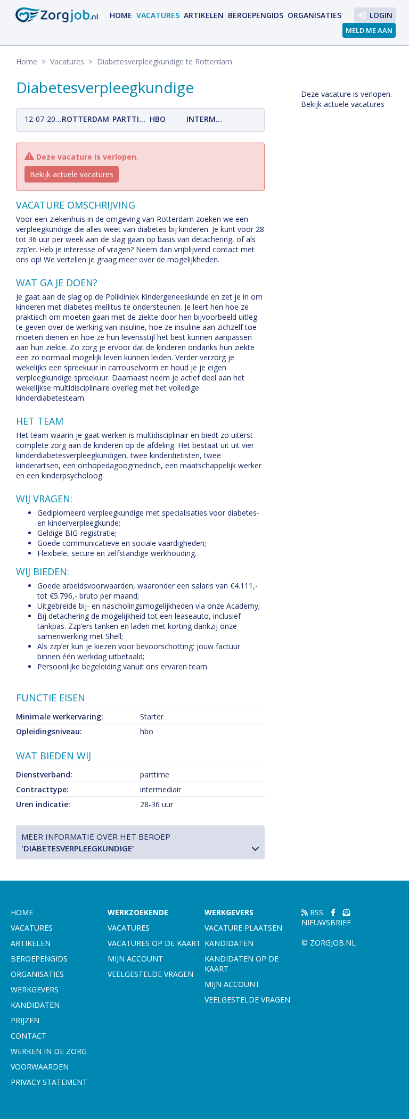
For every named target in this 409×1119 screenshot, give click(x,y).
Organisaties (314, 15)
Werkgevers (35, 989)
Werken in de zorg (49, 1051)
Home (121, 15)
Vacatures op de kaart (154, 943)
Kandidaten (35, 1005)
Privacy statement (49, 1082)
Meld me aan (369, 30)
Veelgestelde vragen (150, 974)
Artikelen (204, 15)
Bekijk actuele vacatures (71, 174)
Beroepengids (255, 15)
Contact (28, 1036)
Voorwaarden (40, 1067)
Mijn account (135, 959)
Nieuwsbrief (326, 922)
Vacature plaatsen (243, 928)
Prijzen (25, 1020)
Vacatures (157, 15)
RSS (315, 912)
